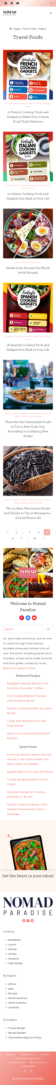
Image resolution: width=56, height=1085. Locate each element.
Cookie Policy (17, 1062)
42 (34, 538)
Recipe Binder (17, 1032)
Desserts (13, 958)
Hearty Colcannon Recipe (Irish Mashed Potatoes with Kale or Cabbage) (27, 809)
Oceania (13, 1007)
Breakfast (14, 939)
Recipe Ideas (21, 262)
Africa (12, 984)
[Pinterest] (11, 3)
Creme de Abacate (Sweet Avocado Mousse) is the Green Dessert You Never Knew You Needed (29, 759)
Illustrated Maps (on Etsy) (24, 1037)
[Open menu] (50, 13)
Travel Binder (17, 1028)
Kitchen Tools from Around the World (24, 104)
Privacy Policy (38, 1062)
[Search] (48, 629)
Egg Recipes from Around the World (29, 771)
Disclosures (28, 1066)
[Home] (11, 28)
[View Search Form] (51, 3)
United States (35, 416)
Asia (11, 988)
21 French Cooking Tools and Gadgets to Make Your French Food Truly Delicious (28, 116)
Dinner (12, 949)
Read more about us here (19, 668)
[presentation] (28, 75)
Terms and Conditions (28, 1058)
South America (17, 1002)
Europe (12, 993)
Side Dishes (15, 963)
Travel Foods (28, 188)
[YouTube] (17, 3)
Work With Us (28, 1055)
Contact (45, 1055)
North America (12, 413)
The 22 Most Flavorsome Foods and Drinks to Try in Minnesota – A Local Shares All (28, 513)
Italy (7, 185)
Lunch (12, 944)
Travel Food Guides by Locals (35, 413)
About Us (11, 1055)
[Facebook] (5, 3)
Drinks (12, 953)
